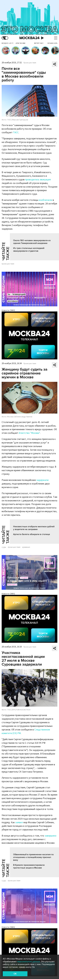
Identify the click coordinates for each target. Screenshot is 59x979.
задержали (42, 480)
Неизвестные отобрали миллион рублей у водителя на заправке (33, 528)
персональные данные (28, 961)
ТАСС (16, 132)
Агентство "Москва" (29, 433)
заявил (19, 822)
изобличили (45, 200)
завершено (50, 835)
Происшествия (29, 62)
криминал (26, 547)
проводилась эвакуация (38, 179)
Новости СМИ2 (8, 310)
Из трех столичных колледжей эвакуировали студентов (28, 249)
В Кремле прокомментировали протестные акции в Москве (29, 866)
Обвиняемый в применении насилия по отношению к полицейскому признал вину (33, 857)
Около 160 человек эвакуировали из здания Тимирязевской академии (32, 242)
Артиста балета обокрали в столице (31, 534)
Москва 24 (29, 38)
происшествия (8, 264)
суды (4, 547)
